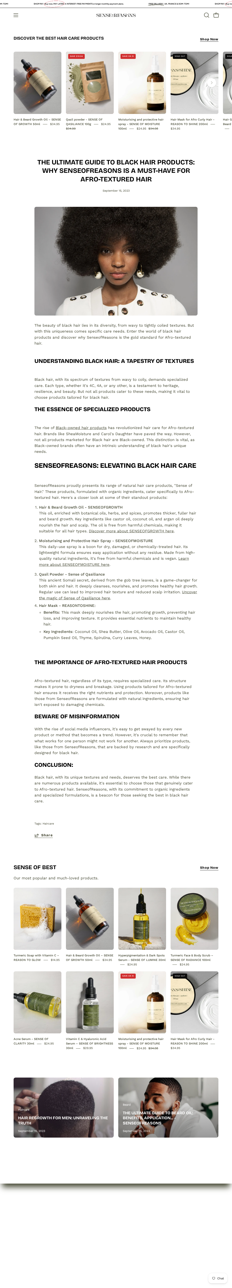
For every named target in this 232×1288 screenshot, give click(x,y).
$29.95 (88, 1048)
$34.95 (55, 124)
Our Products (26, 1235)
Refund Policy (69, 1232)
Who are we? (26, 1228)
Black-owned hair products (81, 427)
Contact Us (24, 1243)
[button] (206, 15)
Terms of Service (72, 1247)
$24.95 (132, 964)
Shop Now (209, 39)
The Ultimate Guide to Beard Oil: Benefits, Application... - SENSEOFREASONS (158, 1118)
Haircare (48, 823)
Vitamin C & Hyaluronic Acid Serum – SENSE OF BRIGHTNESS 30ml (89, 1043)
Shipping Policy (70, 1239)
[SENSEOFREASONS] (116, 15)
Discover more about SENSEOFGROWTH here (131, 531)
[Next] (211, 82)
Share (47, 835)
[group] (116, 91)
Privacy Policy (69, 1224)
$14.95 (55, 960)
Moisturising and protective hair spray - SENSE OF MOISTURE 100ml (141, 124)
